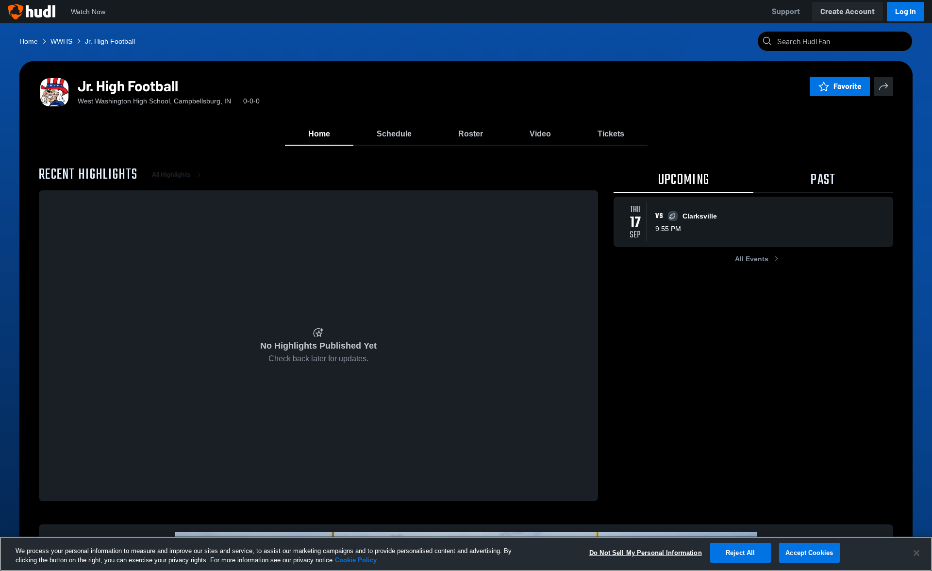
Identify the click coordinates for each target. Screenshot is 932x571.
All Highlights (171, 174)
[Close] (916, 553)
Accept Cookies (809, 552)
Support (786, 11)
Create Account (847, 11)
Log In (905, 11)
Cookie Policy (356, 560)
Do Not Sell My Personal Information (645, 552)
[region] (466, 554)
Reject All (740, 552)
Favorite (847, 86)
